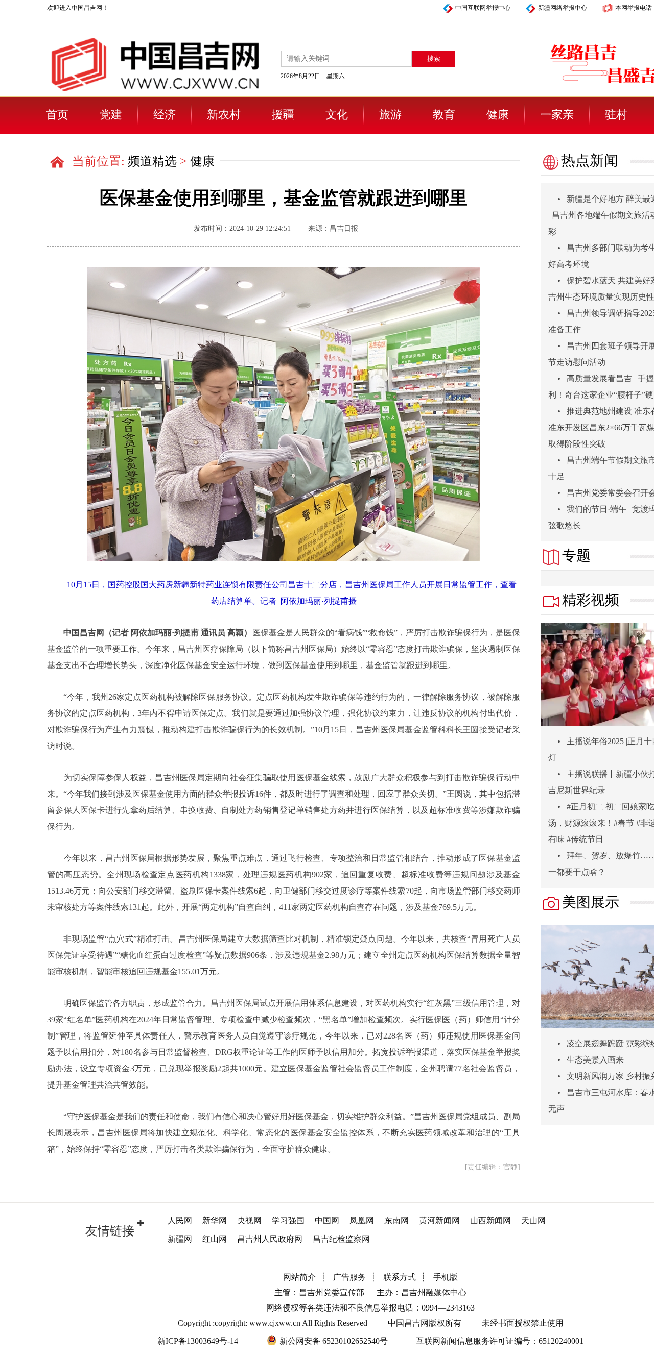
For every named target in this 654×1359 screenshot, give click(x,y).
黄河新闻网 (439, 1220)
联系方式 (399, 1277)
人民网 (180, 1220)
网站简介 (299, 1277)
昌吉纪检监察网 (341, 1238)
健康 (497, 114)
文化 (336, 114)
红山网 (214, 1238)
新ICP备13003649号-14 (197, 1341)
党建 (111, 114)
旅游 (390, 114)
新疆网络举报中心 (562, 7)
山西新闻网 (490, 1220)
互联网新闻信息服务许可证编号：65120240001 (499, 1341)
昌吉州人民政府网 (269, 1238)
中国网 (327, 1220)
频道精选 (152, 161)
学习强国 (288, 1220)
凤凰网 (361, 1220)
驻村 (616, 114)
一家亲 (557, 114)
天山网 (533, 1220)
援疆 (283, 114)
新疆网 (180, 1238)
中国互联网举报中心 (482, 7)
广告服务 (349, 1277)
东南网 (396, 1220)
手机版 (445, 1277)
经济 (164, 114)
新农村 (224, 114)
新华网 (214, 1220)
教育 (444, 114)
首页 (57, 114)
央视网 (249, 1220)
